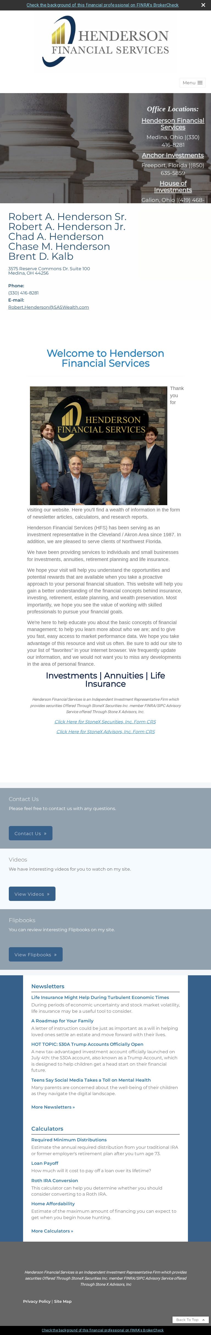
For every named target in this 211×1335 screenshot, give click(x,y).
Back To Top (188, 1320)
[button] (193, 83)
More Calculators (52, 1231)
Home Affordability (53, 1203)
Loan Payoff (44, 1163)
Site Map (63, 1301)
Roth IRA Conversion (54, 1180)
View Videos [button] (29, 894)
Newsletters (47, 986)
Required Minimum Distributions (69, 1139)
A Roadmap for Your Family (62, 1020)
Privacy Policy (37, 1301)
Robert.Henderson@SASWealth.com (48, 307)
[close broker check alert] (203, 5)
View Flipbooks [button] (33, 954)
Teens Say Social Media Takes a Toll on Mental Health (91, 1080)
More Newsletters (53, 1107)
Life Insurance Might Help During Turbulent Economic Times (100, 997)
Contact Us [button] (28, 833)
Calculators (47, 1128)
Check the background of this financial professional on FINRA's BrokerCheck (103, 5)
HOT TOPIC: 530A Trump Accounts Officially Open (87, 1044)
